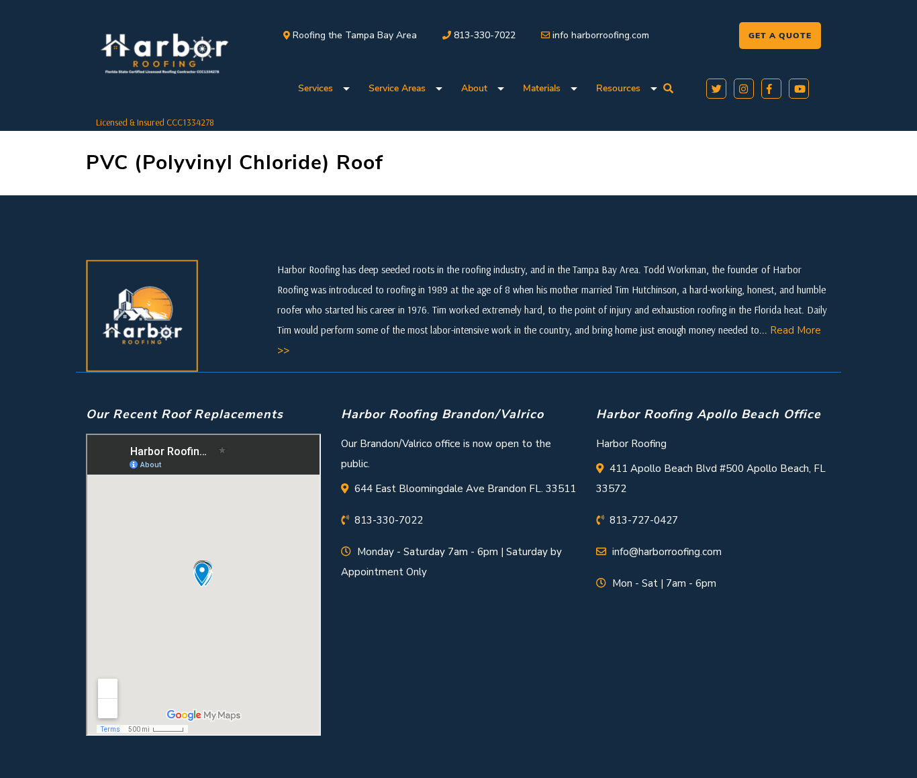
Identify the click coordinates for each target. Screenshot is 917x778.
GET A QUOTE (780, 35)
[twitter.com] (714, 87)
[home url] (142, 315)
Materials (542, 88)
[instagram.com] (741, 87)
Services (315, 88)
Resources (618, 88)
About (474, 88)
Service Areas (397, 88)
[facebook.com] (769, 87)
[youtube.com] (796, 87)
